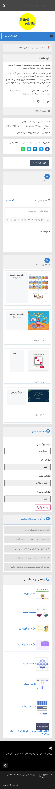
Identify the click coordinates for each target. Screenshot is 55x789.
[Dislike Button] (38, 102)
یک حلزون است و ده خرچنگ (16, 276)
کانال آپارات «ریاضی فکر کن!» (37, 530)
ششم (46, 128)
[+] (42, 219)
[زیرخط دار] (14, 219)
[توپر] (7, 219)
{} (39, 219)
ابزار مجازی (26, 121)
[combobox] (30, 5)
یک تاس (16, 353)
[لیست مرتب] (21, 219)
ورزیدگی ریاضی (17, 392)
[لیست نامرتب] (25, 219)
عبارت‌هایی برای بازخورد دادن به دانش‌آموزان (32, 539)
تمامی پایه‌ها (39, 125)
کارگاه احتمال (30, 684)
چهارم (14, 125)
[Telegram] (5, 765)
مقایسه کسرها (29, 612)
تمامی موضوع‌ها (34, 132)
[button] (51, 35)
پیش (31, 125)
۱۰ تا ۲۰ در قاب (29, 706)
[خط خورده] (18, 219)
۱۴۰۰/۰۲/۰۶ (38, 341)
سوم (19, 125)
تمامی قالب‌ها (35, 47)
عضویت (8, 200)
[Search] (3, 5)
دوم (23, 125)
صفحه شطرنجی (29, 664)
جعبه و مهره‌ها (29, 594)
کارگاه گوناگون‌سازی (27, 628)
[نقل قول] (29, 219)
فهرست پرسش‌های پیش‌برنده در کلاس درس (32, 548)
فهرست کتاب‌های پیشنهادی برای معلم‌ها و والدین (29, 567)
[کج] (11, 219)
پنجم (9, 125)
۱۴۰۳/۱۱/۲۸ (38, 382)
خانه (45, 47)
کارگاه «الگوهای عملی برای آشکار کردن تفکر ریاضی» (29, 732)
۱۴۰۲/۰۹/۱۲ (38, 415)
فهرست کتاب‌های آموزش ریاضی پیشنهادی (32, 557)
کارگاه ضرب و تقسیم (27, 645)
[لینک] (36, 219)
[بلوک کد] (32, 219)
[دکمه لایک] (48, 102)
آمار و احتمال (22, 132)
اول (27, 125)
